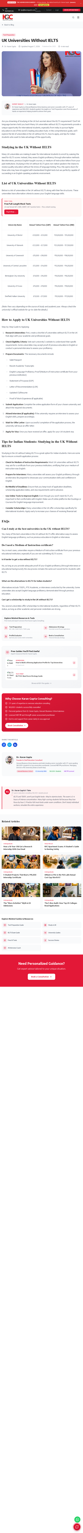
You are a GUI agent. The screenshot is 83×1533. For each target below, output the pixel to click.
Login (57, 10)
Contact (48, 10)
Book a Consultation (40, 977)
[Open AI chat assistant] (76, 1526)
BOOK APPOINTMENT (71, 10)
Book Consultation (15, 725)
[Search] (73, 17)
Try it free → (11, 212)
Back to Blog (9, 25)
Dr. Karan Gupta (31, 104)
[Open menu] (78, 17)
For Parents (38, 10)
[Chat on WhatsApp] (77, 1519)
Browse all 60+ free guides (40, 683)
